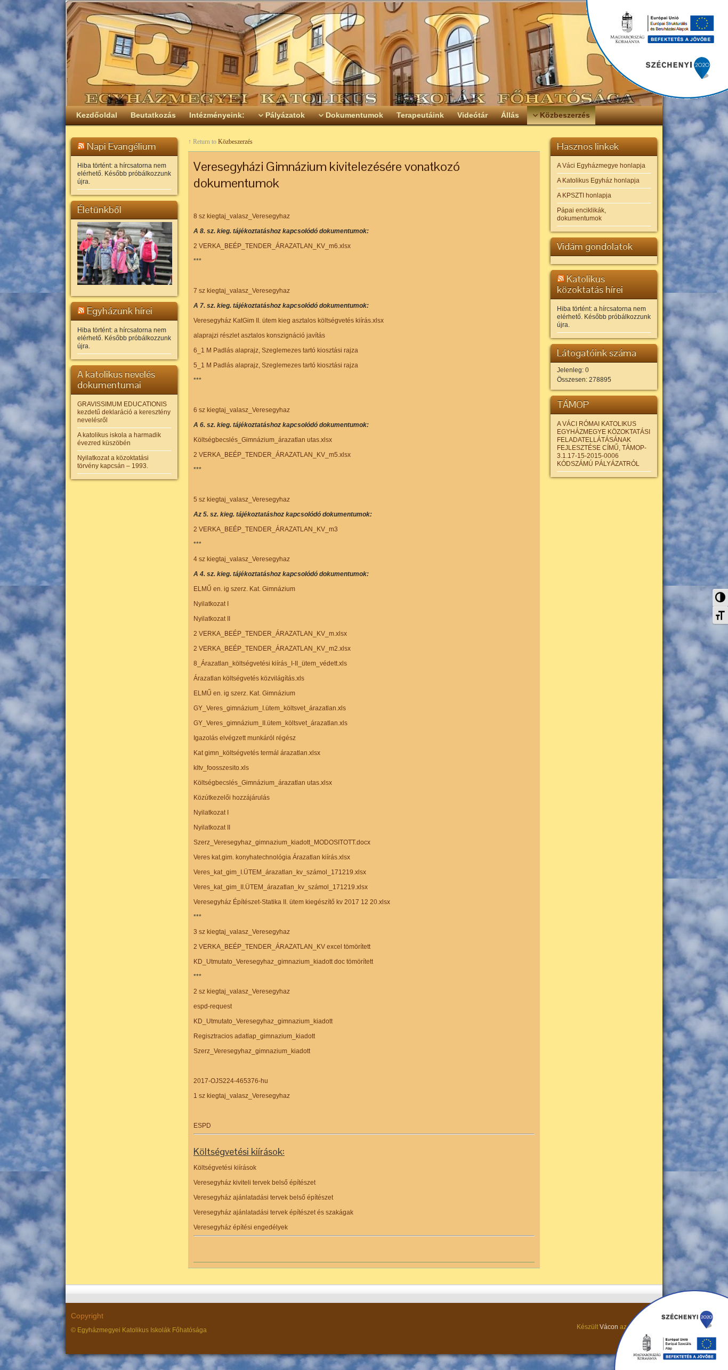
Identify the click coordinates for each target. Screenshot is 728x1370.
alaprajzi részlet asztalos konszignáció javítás (259, 335)
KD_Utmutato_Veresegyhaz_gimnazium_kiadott (263, 1021)
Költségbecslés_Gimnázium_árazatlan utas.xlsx (262, 440)
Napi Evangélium (121, 146)
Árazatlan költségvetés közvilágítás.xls (248, 678)
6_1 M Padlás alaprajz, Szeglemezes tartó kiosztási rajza (275, 350)
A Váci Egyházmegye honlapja (601, 165)
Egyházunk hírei (119, 311)
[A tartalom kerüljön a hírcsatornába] (81, 146)
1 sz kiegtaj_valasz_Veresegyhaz (241, 1096)
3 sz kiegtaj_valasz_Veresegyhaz (241, 932)
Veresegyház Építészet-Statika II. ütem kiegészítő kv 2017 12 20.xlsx (291, 902)
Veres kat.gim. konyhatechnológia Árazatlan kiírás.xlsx (271, 857)
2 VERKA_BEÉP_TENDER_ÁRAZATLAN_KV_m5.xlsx (272, 454)
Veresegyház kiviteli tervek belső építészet (254, 1182)
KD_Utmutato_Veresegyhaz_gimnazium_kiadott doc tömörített (283, 961)
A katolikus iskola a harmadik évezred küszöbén (119, 439)
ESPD (202, 1125)
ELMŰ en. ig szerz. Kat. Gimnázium (244, 589)
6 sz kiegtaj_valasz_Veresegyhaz (241, 410)
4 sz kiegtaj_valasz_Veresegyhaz (241, 559)
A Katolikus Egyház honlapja (598, 180)
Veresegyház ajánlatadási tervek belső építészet (263, 1197)
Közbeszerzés (235, 141)
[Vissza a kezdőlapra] (364, 53)
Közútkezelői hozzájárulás (231, 797)
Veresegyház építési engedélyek (240, 1227)
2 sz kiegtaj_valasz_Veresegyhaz (241, 991)
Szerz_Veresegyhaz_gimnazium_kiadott (251, 1051)
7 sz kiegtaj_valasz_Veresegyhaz (241, 290)
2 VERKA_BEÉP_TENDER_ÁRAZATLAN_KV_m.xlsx (270, 633)
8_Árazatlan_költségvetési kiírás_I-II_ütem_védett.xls (270, 663)
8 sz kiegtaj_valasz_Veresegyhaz (241, 216)
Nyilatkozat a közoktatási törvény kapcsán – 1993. (113, 462)
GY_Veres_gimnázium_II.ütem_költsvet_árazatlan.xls (270, 723)
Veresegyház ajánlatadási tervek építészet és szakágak (273, 1212)
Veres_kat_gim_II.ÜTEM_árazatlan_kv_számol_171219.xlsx (280, 887)
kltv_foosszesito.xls (221, 768)
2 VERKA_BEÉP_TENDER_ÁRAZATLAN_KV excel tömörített (281, 946)
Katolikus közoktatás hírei (590, 284)
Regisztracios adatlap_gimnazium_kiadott (254, 1036)
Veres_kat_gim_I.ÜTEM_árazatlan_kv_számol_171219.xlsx (279, 872)
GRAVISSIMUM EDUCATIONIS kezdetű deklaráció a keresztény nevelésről (124, 412)
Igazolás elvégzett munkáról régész (244, 738)
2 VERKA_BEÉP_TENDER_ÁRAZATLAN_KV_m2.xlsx (272, 648)
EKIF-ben (642, 1327)
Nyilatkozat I (211, 604)
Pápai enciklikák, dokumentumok (581, 214)
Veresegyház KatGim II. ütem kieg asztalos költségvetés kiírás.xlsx (288, 320)
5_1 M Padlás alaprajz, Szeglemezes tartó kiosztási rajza (275, 365)
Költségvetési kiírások (224, 1167)
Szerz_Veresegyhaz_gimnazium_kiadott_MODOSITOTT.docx (281, 842)
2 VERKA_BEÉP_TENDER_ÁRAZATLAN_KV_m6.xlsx (272, 246)
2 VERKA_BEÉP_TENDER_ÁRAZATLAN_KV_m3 (265, 529)
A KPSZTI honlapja (584, 195)
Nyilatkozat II (211, 618)
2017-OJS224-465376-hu (230, 1081)
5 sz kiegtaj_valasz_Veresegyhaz (241, 499)
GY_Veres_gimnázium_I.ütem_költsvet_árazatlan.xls (269, 708)
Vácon (609, 1327)
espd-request (212, 1006)
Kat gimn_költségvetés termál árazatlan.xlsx (256, 753)
